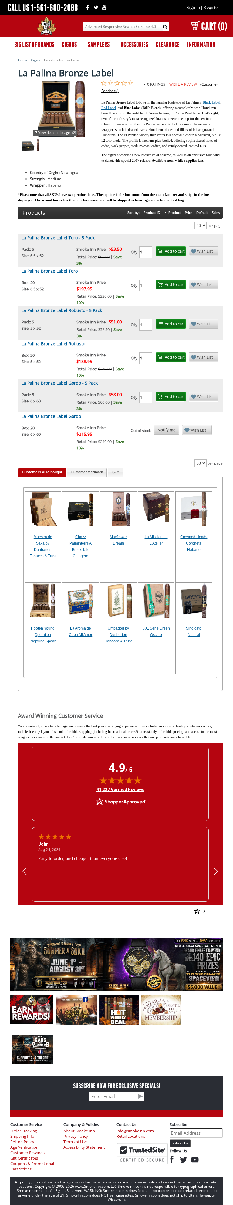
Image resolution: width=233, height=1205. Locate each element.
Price (188, 212)
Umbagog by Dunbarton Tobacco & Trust (118, 634)
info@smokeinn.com (135, 1131)
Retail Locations (130, 1136)
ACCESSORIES (134, 44)
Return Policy (22, 1141)
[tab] (42, 472)
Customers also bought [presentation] (42, 472)
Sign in (193, 7)
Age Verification (24, 1147)
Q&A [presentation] (115, 472)
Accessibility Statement (84, 1147)
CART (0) (214, 26)
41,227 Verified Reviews (120, 789)
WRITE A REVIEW (183, 84)
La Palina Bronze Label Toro (50, 271)
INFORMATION (201, 44)
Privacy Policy (75, 1136)
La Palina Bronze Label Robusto (53, 343)
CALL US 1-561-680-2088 (43, 7)
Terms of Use (75, 1141)
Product (174, 212)
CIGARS (69, 44)
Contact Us (126, 1124)
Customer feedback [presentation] (87, 472)
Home (22, 60)
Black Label (211, 102)
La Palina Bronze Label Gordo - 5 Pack (60, 383)
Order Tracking (23, 1131)
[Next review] (216, 871)
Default (202, 212)
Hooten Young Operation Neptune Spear (43, 634)
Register (211, 7)
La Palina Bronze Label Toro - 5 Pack (58, 237)
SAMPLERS (99, 44)
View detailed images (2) (57, 132)
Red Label (108, 108)
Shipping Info (22, 1136)
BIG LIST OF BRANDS (34, 44)
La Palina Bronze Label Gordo (51, 416)
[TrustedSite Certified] (142, 1153)
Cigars (35, 60)
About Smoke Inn (79, 1131)
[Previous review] (24, 871)
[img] (120, 780)
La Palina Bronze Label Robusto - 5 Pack (62, 310)
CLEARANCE (168, 44)
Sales (216, 212)
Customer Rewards (27, 1152)
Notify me (166, 429)
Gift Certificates (24, 1158)
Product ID (152, 212)
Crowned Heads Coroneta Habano (193, 543)
